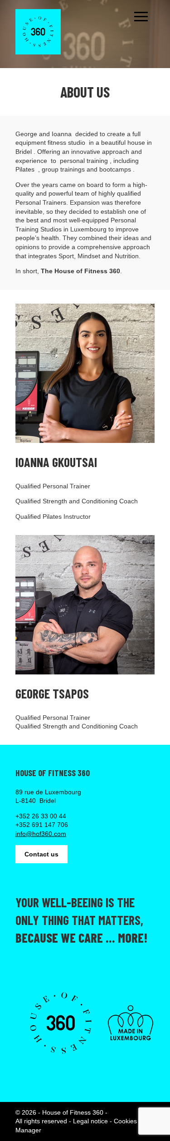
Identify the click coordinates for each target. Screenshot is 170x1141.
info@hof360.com (40, 833)
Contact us (41, 854)
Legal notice (90, 1121)
